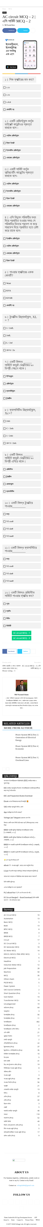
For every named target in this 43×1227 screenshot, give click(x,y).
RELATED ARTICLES (17, 723)
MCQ (10, 9)
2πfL (8, 335)
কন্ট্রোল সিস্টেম (8, 1036)
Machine (7, 972)
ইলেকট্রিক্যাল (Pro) (10, 1025)
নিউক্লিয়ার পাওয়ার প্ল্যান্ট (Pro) (12, 1068)
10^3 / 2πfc (11, 443)
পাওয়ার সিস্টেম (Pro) (10, 1082)
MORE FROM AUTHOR (18, 728)
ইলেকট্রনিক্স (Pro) (9, 1014)
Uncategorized (9, 1004)
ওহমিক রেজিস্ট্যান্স (12, 135)
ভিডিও (5, 1093)
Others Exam (9, 979)
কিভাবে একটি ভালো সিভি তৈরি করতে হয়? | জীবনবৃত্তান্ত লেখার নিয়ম (21, 824)
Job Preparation (10, 968)
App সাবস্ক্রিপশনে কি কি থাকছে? (13, 812)
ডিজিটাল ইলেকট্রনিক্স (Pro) (11, 1054)
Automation (8, 918)
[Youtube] (21, 1208)
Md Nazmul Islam (10, 25)
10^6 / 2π (10, 350)
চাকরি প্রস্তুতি (8, 1039)
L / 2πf (9, 343)
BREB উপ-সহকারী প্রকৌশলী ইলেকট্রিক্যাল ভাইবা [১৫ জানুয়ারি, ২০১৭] (21, 853)
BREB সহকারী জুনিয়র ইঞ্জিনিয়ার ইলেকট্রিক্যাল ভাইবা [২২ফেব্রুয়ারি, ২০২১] (18, 831)
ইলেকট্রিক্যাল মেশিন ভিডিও (11, 1029)
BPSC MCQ (8, 929)
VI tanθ (9, 536)
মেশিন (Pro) (7, 1096)
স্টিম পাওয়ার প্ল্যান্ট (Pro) (11, 1128)
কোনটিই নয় (10, 109)
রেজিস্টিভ (9, 469)
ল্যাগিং (8, 611)
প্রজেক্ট (6, 1086)
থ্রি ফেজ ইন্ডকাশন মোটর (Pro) (12, 1064)
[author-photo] (21, 691)
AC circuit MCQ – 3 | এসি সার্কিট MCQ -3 (31, 667)
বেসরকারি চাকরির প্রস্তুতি (11, 1089)
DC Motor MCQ (10, 950)
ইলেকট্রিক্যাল (7, 1022)
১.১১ (8, 87)
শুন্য (7, 514)
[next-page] (7, 769)
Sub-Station (8, 997)
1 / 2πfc (9, 436)
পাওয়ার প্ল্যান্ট (7, 1075)
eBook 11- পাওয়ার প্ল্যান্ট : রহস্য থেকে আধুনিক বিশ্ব (18, 865)
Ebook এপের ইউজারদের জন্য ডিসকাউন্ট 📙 (16, 801)
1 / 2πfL (10, 328)
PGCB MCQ (8, 982)
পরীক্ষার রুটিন (7, 1071)
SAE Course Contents (12, 990)
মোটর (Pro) (7, 1100)
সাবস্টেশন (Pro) (8, 1118)
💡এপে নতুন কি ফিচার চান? (11, 860)
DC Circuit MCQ (10, 943)
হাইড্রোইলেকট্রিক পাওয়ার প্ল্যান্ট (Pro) (14, 1132)
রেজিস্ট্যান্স (9, 384)
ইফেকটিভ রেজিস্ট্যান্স (13, 150)
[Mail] (24, 1202)
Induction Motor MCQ (12, 965)
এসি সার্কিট (7, 1032)
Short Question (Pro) (12, 993)
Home (4, 9)
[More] (32, 30)
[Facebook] (4, 1202)
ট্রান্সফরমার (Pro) (9, 1046)
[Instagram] (11, 1202)
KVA (8, 291)
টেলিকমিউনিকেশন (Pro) (10, 1043)
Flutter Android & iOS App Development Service (18, 1217)
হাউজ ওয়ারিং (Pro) (9, 1135)
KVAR (9, 298)
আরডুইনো (6, 1011)
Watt (8, 283)
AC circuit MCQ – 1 (21, 633)
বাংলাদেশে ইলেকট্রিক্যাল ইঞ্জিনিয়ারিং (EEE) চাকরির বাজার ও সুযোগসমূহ (20, 782)
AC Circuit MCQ (10, 915)
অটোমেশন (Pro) (8, 1007)
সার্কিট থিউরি (7, 1121)
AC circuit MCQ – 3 (21, 638)
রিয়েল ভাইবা (7, 1103)
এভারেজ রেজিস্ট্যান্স (13, 158)
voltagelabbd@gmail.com (25, 1185)
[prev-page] (3, 769)
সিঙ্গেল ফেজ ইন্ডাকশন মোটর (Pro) (13, 1125)
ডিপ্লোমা (6, 1057)
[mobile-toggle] (4, 3)
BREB (6, 933)
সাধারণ (6, 1114)
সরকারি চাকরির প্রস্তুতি (10, 1110)
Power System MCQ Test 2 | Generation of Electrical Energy (27, 737)
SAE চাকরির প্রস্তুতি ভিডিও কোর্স (13, 807)
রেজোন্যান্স (9, 484)
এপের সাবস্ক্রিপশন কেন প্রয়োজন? (13, 887)
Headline (7, 961)
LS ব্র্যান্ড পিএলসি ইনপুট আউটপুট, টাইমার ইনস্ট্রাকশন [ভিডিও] (21, 871)
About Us (6, 1220)
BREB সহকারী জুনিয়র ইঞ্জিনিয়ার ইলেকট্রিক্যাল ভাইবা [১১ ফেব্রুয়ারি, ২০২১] (19, 838)
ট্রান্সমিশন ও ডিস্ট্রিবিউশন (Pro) (13, 1050)
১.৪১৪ (8, 102)
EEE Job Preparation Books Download (18, 796)
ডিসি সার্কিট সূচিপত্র (9, 882)
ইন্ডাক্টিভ (8, 398)
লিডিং (8, 618)
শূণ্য (7, 604)
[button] (39, 3)
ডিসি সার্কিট (7, 1061)
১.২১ (8, 95)
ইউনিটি (8, 626)
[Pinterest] (30, 1202)
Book (6, 926)
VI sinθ (9, 529)
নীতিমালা (38, 1220)
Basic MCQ (8, 922)
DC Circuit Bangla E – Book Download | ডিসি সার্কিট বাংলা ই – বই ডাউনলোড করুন (21, 899)
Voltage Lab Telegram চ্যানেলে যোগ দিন (17, 818)
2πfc (8, 421)
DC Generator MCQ (11, 947)
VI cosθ (9, 521)
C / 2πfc (10, 428)
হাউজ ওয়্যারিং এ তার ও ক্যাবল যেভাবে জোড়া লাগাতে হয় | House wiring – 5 (11, 668)
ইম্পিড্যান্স (9, 376)
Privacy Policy (29, 1220)
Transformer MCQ (11, 1000)
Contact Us (20, 1220)
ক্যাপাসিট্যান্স (10, 391)
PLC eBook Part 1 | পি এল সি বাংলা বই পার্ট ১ (17, 893)
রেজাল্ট (5, 1107)
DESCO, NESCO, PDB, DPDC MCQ (17, 954)
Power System (9, 986)
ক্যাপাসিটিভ (10, 491)
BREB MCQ (8, 936)
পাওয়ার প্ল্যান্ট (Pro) (9, 1078)
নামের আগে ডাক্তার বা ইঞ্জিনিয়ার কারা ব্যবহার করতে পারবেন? (20, 876)
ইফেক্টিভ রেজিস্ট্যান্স (13, 238)
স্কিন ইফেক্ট (10, 143)
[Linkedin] (22, 712)
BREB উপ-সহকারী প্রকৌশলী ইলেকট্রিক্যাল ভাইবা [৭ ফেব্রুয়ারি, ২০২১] (22, 846)
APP (35, 1217)
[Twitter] (37, 1202)
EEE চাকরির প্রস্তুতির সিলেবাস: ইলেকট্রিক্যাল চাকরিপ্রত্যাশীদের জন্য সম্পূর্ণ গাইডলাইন (22, 789)
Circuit (6, 940)
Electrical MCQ (10, 958)
